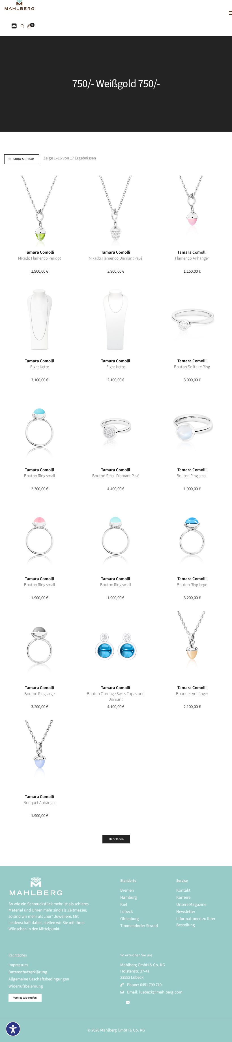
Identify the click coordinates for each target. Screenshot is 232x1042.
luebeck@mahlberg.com (160, 992)
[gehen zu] (22, 26)
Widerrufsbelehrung (25, 986)
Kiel (123, 905)
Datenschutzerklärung (27, 972)
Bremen (127, 890)
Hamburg (128, 897)
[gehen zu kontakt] (14, 26)
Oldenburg (129, 919)
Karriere (183, 897)
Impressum (18, 965)
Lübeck (126, 912)
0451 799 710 (151, 985)
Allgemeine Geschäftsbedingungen (38, 979)
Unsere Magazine (191, 905)
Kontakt (183, 890)
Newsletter (185, 912)
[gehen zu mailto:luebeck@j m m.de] (127, 1002)
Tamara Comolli (39, 252)
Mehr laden (116, 839)
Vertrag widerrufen (25, 998)
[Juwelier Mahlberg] (19, 7)
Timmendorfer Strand (139, 926)
